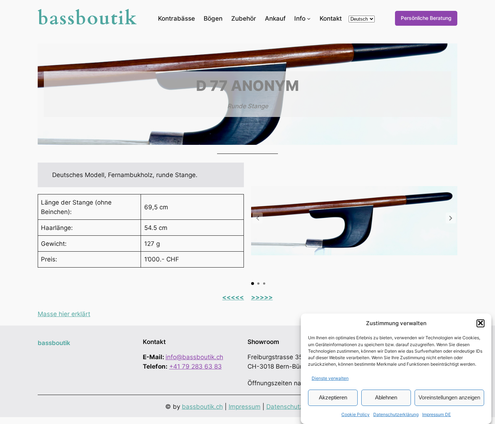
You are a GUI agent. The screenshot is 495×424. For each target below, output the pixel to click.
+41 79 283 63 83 (195, 366)
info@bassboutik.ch (194, 357)
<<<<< (233, 297)
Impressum (245, 406)
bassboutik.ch (202, 406)
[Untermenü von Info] (309, 18)
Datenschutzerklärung (396, 414)
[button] (480, 323)
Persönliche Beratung (426, 18)
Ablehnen (386, 397)
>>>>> (262, 297)
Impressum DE (436, 414)
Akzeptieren (333, 397)
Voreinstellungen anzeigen (449, 397)
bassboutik (88, 18)
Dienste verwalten (330, 378)
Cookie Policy (355, 414)
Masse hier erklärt (64, 314)
